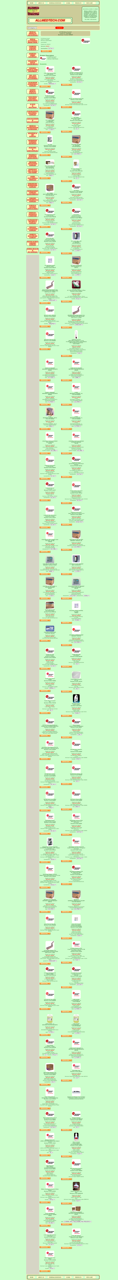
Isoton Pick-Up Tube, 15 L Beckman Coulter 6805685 (50, 925)
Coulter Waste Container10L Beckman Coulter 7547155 (50, 701)
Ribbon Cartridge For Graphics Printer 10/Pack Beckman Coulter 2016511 (50, 1190)
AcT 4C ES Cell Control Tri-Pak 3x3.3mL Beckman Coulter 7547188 (50, 215)
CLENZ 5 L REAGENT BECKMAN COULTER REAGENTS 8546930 (50, 393)
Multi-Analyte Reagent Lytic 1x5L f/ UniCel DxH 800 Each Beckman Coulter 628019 (50, 1073)
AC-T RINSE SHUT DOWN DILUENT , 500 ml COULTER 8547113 (50, 194)
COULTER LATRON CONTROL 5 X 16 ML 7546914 (76, 611)
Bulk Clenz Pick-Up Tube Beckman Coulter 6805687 (50, 340)
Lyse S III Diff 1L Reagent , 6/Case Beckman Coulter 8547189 (50, 1046)
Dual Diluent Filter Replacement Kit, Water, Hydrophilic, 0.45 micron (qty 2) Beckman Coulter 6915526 (50, 748)
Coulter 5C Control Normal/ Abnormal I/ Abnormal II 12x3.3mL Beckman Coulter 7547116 (76, 464)
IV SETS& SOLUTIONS (33, 106)
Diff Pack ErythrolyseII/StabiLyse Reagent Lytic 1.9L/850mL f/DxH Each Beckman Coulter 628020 (49, 726)
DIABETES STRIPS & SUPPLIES (33, 55)
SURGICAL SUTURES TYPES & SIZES (33, 207)
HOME (31, 3)
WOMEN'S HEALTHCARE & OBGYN (32, 236)
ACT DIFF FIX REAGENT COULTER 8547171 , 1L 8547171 (76, 266)
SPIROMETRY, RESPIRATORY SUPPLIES (32, 185)
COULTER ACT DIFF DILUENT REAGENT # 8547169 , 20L (76, 540)
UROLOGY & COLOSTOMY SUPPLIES (33, 229)
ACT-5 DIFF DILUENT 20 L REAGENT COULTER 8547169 (76, 145)
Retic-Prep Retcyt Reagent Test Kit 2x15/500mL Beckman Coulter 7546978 (76, 1169)
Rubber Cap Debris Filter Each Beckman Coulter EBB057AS (76, 1192)
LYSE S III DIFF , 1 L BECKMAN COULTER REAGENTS (50, 1024)
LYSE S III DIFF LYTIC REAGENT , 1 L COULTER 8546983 (76, 1024)
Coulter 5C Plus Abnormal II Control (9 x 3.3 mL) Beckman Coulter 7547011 (50, 516)
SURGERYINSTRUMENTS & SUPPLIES (32, 200)
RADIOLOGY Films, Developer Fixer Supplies (32, 171)
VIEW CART (89, 3)
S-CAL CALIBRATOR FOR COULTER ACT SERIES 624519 (50, 1214)
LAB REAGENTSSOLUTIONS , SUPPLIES (32, 113)
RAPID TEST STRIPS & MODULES (33, 178)
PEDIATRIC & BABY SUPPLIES (32, 149)
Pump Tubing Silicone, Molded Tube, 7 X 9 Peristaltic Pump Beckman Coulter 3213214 (50, 1097)
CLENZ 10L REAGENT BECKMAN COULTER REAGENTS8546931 (50, 369)
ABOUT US (41, 3)
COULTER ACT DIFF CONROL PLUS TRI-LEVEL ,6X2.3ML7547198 (50, 540)
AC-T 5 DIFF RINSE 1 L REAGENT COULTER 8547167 (50, 121)
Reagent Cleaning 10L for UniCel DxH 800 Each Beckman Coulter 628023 (76, 1118)
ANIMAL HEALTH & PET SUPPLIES (32, 250)
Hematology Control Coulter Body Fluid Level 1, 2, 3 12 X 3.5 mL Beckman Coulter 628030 (76, 822)
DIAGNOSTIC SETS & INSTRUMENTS (33, 62)
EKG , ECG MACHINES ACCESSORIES (32, 77)
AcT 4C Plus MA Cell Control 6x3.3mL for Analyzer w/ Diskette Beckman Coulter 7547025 (50, 240)
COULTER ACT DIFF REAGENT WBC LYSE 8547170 (76, 564)
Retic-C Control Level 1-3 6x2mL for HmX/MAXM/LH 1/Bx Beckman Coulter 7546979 (76, 1144)
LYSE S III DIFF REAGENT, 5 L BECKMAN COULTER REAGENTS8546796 (76, 1049)
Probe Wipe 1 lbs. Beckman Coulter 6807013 (76, 1071)
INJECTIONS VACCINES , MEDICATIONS (32, 98)
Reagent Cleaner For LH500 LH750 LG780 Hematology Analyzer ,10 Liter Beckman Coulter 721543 (50, 1141)
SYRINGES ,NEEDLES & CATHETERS (33, 214)
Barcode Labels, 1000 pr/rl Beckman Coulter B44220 (50, 316)
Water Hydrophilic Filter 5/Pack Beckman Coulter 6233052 (50, 1258)
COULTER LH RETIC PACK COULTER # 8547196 (50, 633)
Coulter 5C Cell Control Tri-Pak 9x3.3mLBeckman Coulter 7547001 (50, 466)
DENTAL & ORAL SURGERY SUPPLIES (32, 243)
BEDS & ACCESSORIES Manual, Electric (32, 41)
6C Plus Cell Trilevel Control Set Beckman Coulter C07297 (76, 99)
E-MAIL (68, 3)
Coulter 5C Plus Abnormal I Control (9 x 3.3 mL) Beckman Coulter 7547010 (76, 491)
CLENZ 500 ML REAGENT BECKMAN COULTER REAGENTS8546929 (76, 369)
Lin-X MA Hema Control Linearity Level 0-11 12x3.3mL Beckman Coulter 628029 (76, 975)
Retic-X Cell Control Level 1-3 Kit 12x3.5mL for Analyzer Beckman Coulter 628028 (50, 1118)
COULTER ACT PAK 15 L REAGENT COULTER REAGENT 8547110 (76, 587)
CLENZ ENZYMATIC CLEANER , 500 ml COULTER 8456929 (50, 417)
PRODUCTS (78, 3)
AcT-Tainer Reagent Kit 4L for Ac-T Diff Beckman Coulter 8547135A (76, 169)
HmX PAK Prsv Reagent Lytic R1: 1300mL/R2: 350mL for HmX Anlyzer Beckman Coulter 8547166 (76, 873)
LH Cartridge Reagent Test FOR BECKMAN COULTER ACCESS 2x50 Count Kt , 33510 (50, 951)
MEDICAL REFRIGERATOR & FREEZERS (32, 127)
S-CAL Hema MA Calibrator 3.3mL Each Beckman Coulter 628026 (50, 1236)
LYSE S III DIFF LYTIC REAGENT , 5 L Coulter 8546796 (76, 1000)
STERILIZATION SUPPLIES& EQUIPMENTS (32, 192)
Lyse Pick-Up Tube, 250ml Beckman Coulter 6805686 (50, 1000)
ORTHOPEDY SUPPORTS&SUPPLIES (32, 142)
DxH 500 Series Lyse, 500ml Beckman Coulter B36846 (50, 800)
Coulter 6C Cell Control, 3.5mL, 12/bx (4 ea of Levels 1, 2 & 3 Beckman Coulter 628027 (76, 513)
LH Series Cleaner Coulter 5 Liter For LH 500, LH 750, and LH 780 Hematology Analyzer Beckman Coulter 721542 (76, 950)
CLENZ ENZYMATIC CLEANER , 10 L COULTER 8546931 (76, 393)
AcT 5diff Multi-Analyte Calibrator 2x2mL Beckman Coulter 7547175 (50, 266)
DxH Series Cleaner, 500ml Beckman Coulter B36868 (76, 800)
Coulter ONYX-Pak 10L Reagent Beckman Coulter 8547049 (76, 655)
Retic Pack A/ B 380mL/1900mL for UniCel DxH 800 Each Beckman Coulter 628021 (50, 1167)
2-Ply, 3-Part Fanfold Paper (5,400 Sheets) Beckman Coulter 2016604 (50, 74)
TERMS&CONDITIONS (55, 3)
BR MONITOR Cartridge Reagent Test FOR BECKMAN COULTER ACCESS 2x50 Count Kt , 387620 (76, 316)
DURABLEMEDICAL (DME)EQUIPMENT (32, 69)
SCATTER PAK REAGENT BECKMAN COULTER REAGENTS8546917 (76, 1213)
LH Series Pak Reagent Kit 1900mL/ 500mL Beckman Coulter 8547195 (50, 974)
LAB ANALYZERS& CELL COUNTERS (32, 120)
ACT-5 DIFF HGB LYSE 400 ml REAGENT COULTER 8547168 (50, 167)
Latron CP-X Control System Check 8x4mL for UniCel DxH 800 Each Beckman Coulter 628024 (76, 926)
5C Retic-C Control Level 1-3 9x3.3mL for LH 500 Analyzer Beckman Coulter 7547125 (76, 73)
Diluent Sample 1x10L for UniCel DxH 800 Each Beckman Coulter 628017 (76, 726)
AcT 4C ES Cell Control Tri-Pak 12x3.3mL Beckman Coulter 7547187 (76, 191)
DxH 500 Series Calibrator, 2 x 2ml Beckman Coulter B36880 (76, 750)
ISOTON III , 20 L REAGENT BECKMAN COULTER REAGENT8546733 (50, 900)
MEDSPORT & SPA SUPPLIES (32, 135)
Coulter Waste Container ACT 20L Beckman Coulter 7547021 (76, 680)
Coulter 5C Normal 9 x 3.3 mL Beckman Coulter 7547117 (50, 489)
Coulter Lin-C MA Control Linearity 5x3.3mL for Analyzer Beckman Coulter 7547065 (50, 656)
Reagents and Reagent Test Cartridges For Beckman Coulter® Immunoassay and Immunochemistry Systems (76, 1097)
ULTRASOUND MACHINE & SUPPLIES (32, 221)
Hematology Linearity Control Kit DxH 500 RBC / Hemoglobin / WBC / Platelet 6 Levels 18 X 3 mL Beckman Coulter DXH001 (50, 848)
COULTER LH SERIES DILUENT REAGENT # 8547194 (76, 635)
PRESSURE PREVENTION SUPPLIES (32, 163)
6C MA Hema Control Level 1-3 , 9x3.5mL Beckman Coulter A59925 (50, 96)
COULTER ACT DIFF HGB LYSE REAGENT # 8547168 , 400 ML (50, 564)
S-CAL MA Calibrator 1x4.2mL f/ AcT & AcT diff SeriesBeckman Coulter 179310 (76, 1236)
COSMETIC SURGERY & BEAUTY (32, 48)
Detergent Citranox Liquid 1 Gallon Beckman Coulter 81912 (76, 704)
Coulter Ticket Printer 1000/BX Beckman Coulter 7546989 (50, 679)
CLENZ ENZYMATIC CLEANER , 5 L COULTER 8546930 (76, 417)
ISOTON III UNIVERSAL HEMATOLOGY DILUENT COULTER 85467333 (76, 900)
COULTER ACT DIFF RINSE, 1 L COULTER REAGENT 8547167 (50, 587)
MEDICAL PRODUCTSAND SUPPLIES (33, 33)
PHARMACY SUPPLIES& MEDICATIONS (32, 156)
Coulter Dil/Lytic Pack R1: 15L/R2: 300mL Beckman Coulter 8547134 (50, 610)
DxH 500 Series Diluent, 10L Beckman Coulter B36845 (76, 774)
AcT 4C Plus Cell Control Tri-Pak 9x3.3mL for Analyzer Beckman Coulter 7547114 (76, 216)
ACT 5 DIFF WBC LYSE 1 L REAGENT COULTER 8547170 (76, 242)
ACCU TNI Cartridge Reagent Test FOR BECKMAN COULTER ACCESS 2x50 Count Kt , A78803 (50, 290)
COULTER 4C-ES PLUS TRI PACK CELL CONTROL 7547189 (49, 442)
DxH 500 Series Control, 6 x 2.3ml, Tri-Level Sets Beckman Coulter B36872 (50, 774)
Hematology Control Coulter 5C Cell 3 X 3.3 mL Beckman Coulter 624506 (50, 821)
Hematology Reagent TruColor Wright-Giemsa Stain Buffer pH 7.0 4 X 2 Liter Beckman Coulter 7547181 (50, 875)
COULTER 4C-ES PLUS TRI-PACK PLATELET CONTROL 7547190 (76, 442)
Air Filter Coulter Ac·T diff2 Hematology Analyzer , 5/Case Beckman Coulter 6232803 (76, 290)
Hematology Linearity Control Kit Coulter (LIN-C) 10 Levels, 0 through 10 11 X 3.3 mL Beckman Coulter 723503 (76, 848)
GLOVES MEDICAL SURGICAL (32, 91)
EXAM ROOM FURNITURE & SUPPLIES (32, 84)
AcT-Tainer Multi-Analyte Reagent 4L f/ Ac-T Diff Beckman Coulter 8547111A (76, 119)
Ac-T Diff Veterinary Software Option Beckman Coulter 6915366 (50, 145)
